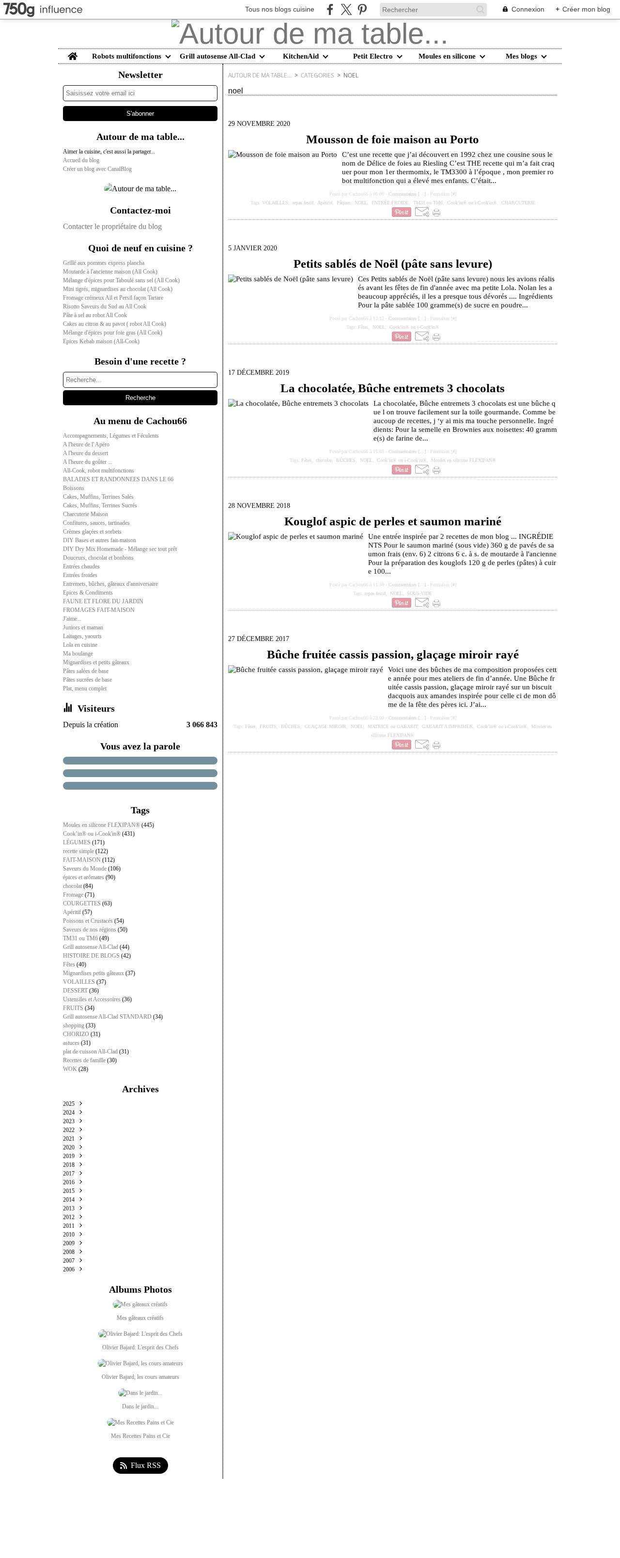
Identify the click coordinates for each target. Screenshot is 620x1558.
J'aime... (72, 618)
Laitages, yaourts (82, 636)
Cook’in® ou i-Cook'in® (92, 833)
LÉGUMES (77, 842)
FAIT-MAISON (82, 859)
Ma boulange (78, 653)
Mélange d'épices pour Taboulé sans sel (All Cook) (121, 280)
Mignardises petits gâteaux (94, 973)
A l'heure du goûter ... (87, 461)
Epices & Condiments (88, 592)
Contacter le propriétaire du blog (112, 226)
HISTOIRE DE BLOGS (92, 955)
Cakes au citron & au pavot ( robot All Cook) (114, 324)
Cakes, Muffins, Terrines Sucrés (100, 505)
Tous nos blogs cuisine (279, 9)
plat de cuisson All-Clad (91, 1051)
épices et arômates (84, 877)
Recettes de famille (85, 1060)
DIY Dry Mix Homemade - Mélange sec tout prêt (120, 549)
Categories (317, 75)
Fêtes (70, 964)
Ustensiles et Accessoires (92, 999)
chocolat (73, 886)
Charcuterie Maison (85, 514)
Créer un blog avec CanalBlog (97, 169)
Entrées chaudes (81, 566)
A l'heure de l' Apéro (86, 444)
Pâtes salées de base (85, 671)
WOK (70, 1069)
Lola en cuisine (80, 645)
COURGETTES (82, 903)
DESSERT (76, 990)
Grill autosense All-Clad (217, 56)
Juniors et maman (83, 627)
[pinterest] (362, 9)
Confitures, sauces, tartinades (96, 522)
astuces (72, 1042)
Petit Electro (373, 56)
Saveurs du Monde (85, 868)
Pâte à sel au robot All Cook (95, 315)
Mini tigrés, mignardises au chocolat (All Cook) (117, 289)
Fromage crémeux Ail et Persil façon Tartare (113, 297)
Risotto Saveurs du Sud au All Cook (104, 306)
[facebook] (330, 9)
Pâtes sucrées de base (87, 679)
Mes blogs (521, 56)
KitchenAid (301, 56)
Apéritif (72, 912)
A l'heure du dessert (85, 453)
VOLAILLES (79, 981)
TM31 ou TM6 (81, 938)
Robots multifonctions (126, 56)
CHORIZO (77, 1034)
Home (72, 52)
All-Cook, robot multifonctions (98, 470)
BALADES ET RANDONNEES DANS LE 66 (118, 479)
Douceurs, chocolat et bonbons (98, 557)
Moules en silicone (447, 56)
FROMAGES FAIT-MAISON (99, 610)
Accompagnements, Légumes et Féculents (111, 435)
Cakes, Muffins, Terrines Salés (98, 496)
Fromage (74, 894)
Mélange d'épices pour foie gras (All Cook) (112, 332)
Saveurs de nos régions (90, 929)
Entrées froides (80, 575)
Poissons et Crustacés (88, 920)
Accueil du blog (81, 160)
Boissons (73, 488)
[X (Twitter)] (346, 9)
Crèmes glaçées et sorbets (92, 531)
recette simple (79, 851)
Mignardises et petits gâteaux (96, 662)
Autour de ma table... (260, 75)
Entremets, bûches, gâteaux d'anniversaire (110, 583)
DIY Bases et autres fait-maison (99, 540)
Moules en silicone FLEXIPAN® (102, 825)
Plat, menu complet (85, 688)
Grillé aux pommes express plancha (103, 263)
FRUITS (74, 1008)
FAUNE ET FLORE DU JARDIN (103, 601)
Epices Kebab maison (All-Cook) (101, 341)
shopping (74, 1025)
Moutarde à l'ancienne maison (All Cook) (110, 271)
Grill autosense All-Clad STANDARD (108, 1016)
